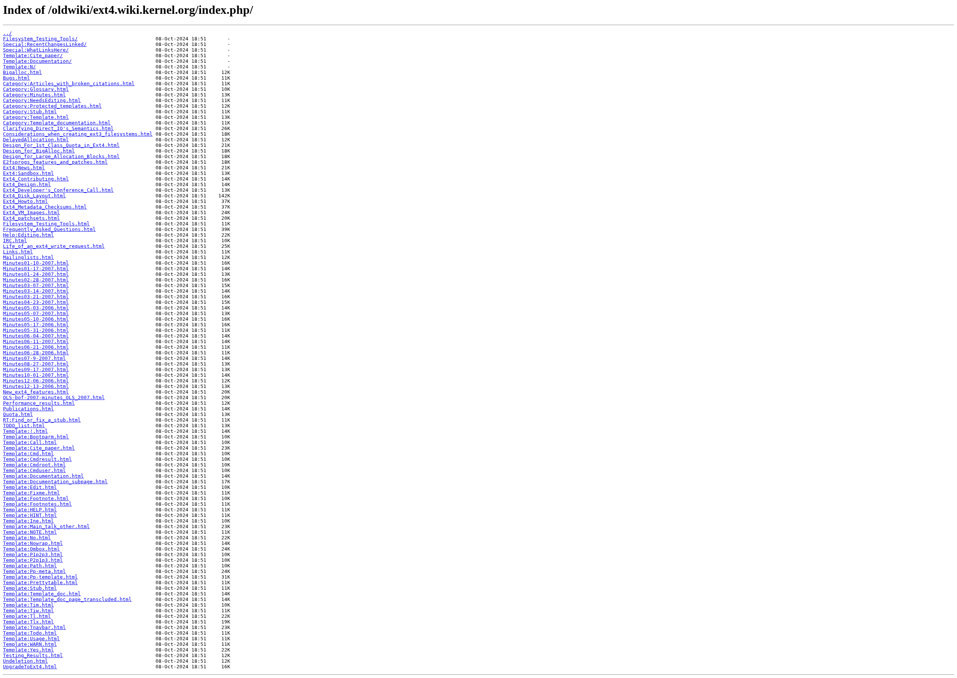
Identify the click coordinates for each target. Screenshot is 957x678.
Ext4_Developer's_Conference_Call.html (58, 190)
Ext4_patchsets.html (31, 218)
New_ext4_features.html (36, 392)
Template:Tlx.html (28, 622)
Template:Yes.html (28, 650)
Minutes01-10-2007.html (36, 263)
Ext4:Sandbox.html (28, 173)
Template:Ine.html (28, 521)
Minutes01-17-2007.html (36, 268)
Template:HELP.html (30, 509)
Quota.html (18, 414)
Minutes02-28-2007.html (36, 280)
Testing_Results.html (33, 655)
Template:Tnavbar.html (34, 627)
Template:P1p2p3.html (33, 554)
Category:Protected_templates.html (52, 106)
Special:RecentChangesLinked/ (45, 44)
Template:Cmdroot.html (34, 465)
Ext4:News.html (24, 167)
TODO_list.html (24, 425)
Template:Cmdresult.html (37, 459)
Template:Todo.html (30, 633)
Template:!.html (25, 431)
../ (7, 33)
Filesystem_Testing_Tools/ (40, 38)
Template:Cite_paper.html (39, 448)
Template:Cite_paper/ (33, 55)
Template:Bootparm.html (36, 437)
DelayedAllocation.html (36, 139)
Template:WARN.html (30, 644)
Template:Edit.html (30, 487)
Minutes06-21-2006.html (36, 347)
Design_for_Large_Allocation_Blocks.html (61, 156)
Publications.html (28, 409)
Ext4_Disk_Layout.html (34, 195)
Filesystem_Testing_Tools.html (46, 223)
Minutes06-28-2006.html (36, 352)
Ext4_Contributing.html (36, 179)
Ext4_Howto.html (25, 201)
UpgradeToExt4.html (30, 666)
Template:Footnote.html (36, 498)
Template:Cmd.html (28, 453)
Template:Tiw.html (28, 610)
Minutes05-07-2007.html (36, 313)
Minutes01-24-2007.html (36, 274)
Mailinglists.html (28, 257)
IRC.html (15, 240)
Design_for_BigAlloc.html (39, 151)
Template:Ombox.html (31, 549)
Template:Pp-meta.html (34, 571)
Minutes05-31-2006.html (36, 330)
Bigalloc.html (22, 72)
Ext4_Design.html (27, 184)
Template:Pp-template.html (40, 577)
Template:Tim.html (28, 605)
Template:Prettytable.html (40, 582)
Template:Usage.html (31, 638)
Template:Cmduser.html (34, 470)
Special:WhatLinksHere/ (36, 50)
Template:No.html (27, 537)
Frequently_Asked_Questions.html (49, 229)
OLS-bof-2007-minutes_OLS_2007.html (54, 397)
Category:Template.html (36, 117)
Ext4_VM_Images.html (31, 212)
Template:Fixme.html (31, 493)
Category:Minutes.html (34, 95)
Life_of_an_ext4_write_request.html (54, 246)
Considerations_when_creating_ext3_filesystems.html (78, 134)
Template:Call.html (30, 442)
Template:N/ (19, 67)
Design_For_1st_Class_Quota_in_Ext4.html (61, 145)
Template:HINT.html (30, 515)
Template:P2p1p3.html (33, 560)
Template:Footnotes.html (37, 504)
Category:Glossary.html (36, 89)
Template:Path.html (30, 565)
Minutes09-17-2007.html (36, 369)
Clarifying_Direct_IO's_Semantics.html (58, 128)
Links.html (18, 252)
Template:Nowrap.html (33, 543)
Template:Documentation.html (43, 476)
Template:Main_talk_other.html (46, 526)
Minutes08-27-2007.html (36, 364)
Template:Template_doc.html (42, 594)
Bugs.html (16, 78)
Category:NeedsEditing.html (42, 100)
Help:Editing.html (28, 235)
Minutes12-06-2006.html (36, 380)
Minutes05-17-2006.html (36, 324)
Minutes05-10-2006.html (36, 319)
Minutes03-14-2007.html (36, 291)
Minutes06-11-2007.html (36, 341)
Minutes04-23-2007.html (36, 302)
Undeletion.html (25, 661)
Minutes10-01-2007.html (36, 375)
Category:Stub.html (30, 111)
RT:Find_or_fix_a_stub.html (42, 420)
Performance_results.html (39, 403)
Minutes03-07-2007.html (36, 285)
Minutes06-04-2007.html (36, 336)
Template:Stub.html (30, 588)
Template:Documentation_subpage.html (55, 481)
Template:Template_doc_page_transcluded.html (67, 599)
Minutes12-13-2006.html (36, 386)
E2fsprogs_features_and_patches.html (55, 162)
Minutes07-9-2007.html (34, 358)
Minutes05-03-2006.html (36, 308)
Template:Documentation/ (37, 61)
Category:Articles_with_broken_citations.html (69, 83)
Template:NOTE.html (30, 532)
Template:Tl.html (27, 616)
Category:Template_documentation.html (57, 123)
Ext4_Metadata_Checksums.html (45, 207)
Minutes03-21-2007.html (36, 296)
